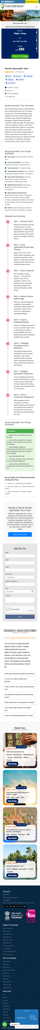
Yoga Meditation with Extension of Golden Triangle (17, 793)
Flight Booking (6, 1009)
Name (6, 552)
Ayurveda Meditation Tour (14, 866)
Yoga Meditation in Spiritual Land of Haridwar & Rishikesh (18, 831)
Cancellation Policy (7, 1020)
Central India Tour (7, 987)
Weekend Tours (6, 976)
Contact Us (5, 1015)
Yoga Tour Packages (8, 954)
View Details (12, 764)
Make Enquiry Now (20, 534)
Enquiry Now (19, 56)
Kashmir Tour (6, 973)
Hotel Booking (6, 1006)
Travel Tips (5, 1012)
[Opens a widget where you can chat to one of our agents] (26, 1018)
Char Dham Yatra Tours (8, 946)
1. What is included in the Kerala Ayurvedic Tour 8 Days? (19, 638)
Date (6, 588)
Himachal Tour (6, 967)
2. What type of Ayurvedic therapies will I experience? (19, 673)
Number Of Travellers (11, 581)
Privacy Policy (6, 1018)
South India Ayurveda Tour (15, 752)
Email (6, 560)
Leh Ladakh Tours (7, 948)
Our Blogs (5, 1000)
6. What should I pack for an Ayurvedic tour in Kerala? (19, 702)
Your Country (8, 574)
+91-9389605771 (6, 900)
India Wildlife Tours (7, 934)
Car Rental (5, 1003)
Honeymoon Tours (7, 937)
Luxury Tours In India (8, 940)
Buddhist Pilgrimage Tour (9, 970)
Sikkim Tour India (7, 982)
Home (4, 994)
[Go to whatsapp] (4, 1024)
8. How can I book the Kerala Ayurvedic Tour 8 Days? (18, 715)
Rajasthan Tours (7, 961)
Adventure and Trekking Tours (10, 951)
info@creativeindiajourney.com (10, 897)
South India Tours (7, 943)
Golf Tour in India (7, 984)
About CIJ (5, 997)
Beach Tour (5, 979)
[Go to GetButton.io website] (5, 1028)
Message (7, 595)
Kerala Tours (6, 964)
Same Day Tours (7, 931)
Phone (7, 567)
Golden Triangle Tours (8, 928)
